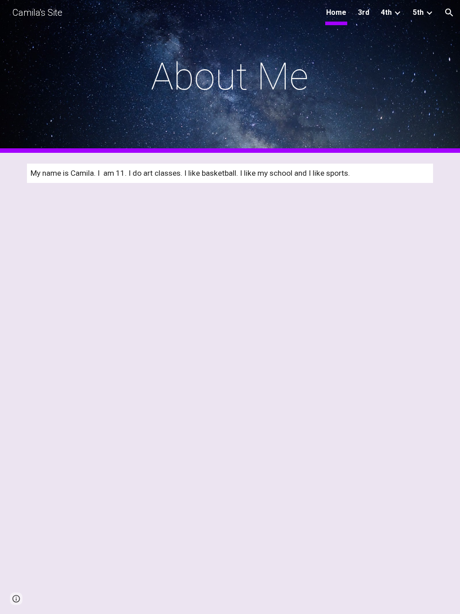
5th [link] (418, 12)
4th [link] (386, 12)
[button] (449, 12)
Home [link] (336, 12)
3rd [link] (363, 12)
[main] (229, 76)
